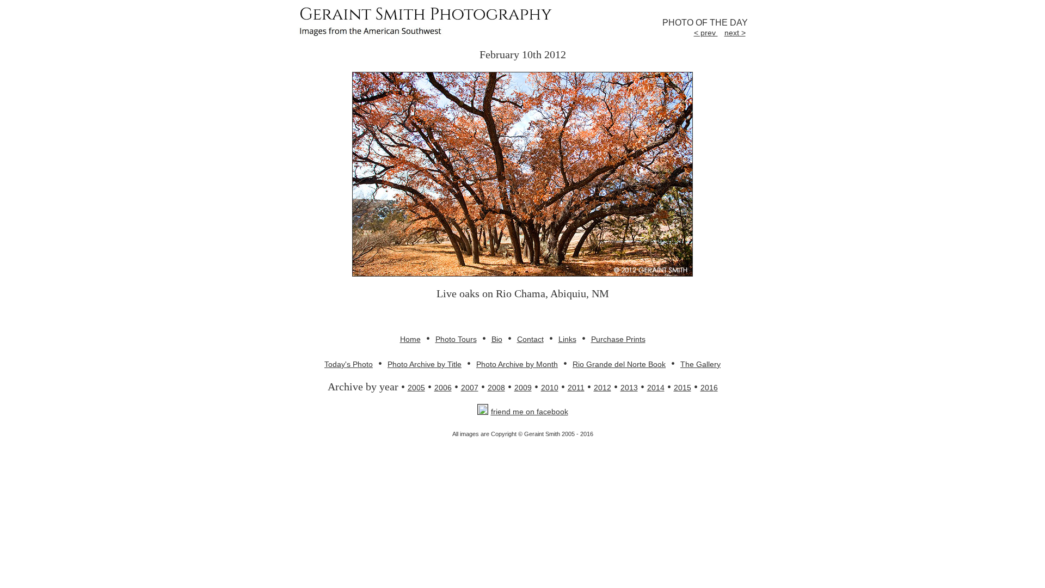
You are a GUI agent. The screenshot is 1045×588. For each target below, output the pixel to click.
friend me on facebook (529, 411)
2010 (549, 387)
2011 (576, 387)
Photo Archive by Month (517, 364)
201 (707, 387)
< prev (706, 32)
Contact (530, 339)
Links (567, 339)
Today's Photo (348, 364)
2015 (682, 387)
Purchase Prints (618, 339)
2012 (602, 387)
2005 (416, 387)
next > (735, 32)
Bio (496, 339)
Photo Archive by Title (425, 364)
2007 (469, 387)
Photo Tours (456, 339)
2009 (523, 387)
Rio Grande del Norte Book (619, 364)
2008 (496, 387)
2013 (629, 387)
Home (410, 339)
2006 (443, 387)
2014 (656, 387)
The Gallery (700, 364)
